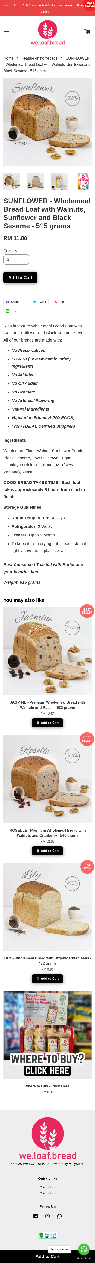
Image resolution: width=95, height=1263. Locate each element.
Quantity (10, 251)
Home (8, 58)
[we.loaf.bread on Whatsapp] (59, 1218)
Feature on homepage (39, 58)
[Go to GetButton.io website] (84, 1258)
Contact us (47, 1187)
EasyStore (76, 1164)
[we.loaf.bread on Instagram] (47, 1218)
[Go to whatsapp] (84, 1249)
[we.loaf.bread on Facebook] (35, 1218)
